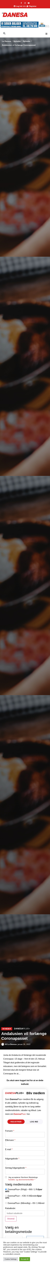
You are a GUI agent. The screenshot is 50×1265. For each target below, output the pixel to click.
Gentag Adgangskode (15, 1168)
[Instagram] (25, 3)
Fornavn (9, 1131)
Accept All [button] (24, 1259)
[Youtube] (28, 3)
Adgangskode (12, 1159)
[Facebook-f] (21, 3)
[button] (46, 33)
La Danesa (6, 41)
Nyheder (17, 41)
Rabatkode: (10, 1208)
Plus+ (20, 1114)
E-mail (8, 1149)
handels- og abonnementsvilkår (21, 1180)
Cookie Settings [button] (11, 1259)
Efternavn (10, 1140)
